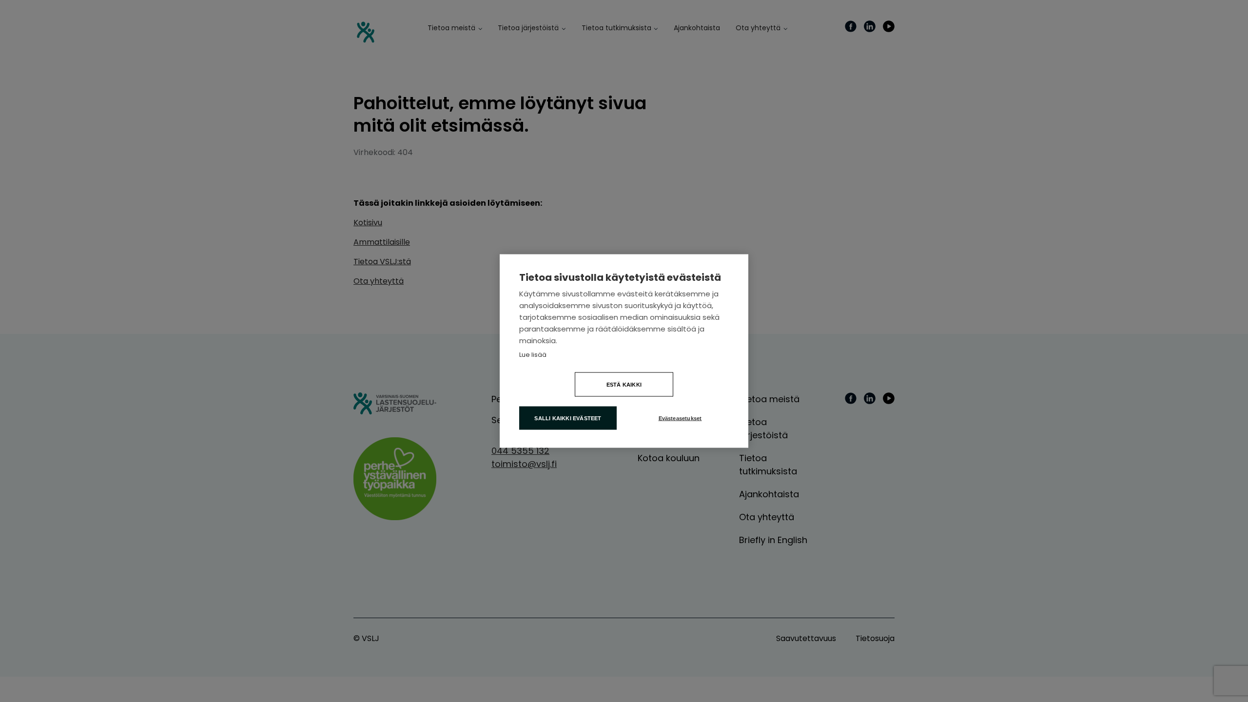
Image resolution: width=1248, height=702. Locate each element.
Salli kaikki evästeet (567, 418)
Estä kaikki (624, 385)
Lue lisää (532, 354)
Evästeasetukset (680, 418)
